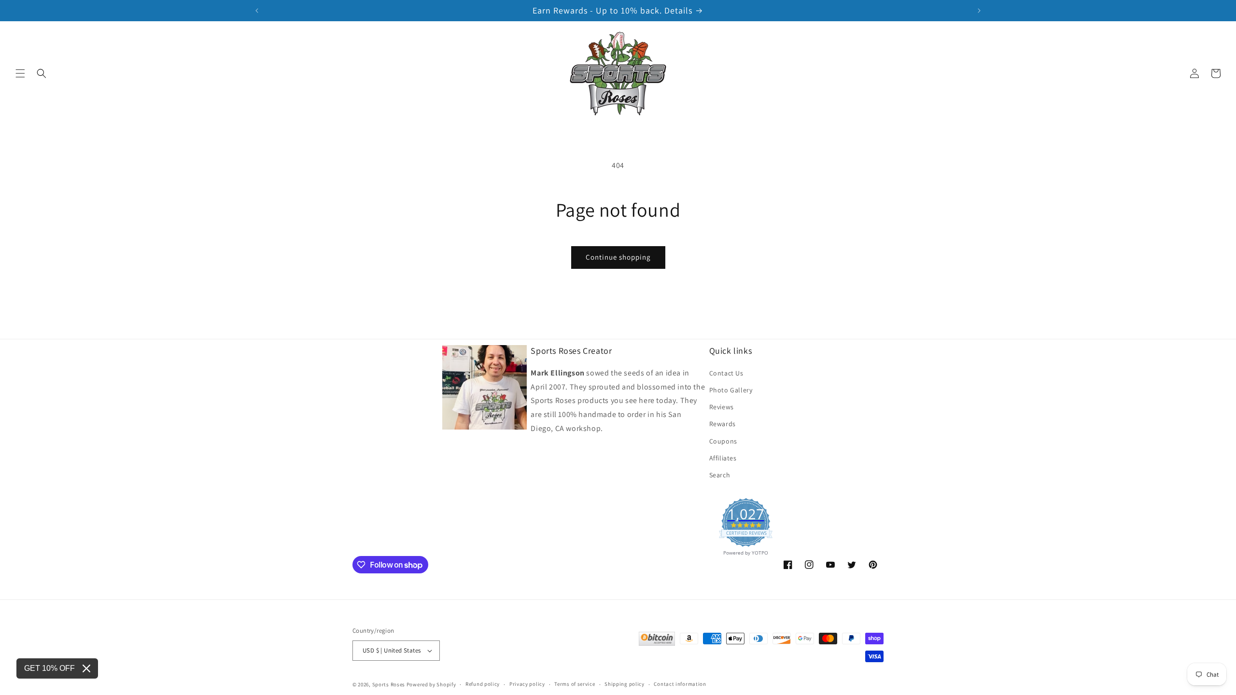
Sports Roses (388, 684)
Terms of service (574, 684)
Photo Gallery (731, 390)
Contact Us (726, 373)
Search (719, 475)
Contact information (680, 684)
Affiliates (723, 458)
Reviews (721, 407)
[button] (20, 73)
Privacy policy (527, 684)
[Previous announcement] (256, 10)
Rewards (722, 423)
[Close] (86, 668)
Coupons (723, 441)
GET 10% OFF (49, 668)
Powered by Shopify (431, 684)
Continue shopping (618, 257)
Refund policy (482, 684)
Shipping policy (624, 684)
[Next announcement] (979, 10)
